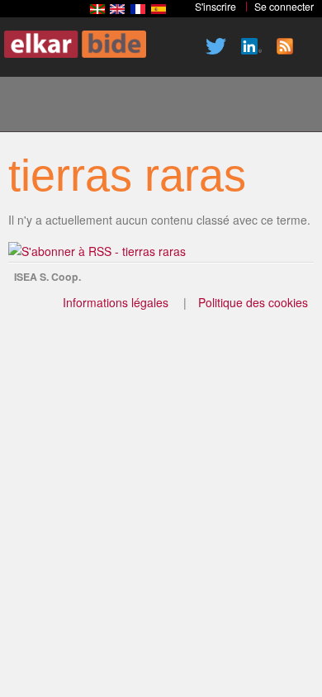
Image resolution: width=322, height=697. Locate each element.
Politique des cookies (253, 302)
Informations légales (115, 302)
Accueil (33, 106)
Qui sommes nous (90, 106)
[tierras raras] (97, 9)
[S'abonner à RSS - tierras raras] (97, 251)
